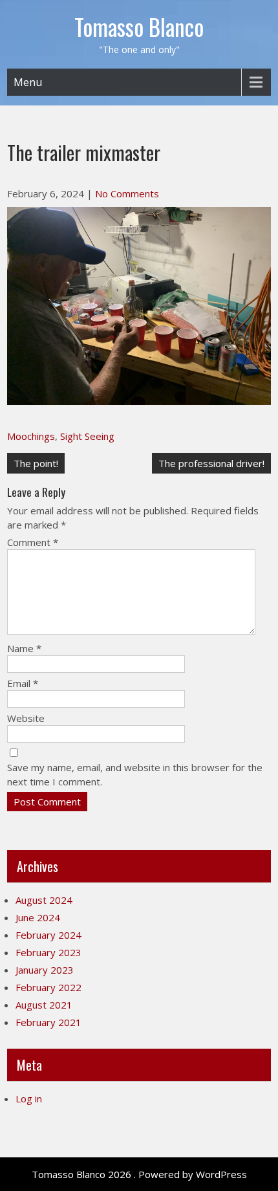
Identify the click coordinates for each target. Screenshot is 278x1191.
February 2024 (48, 934)
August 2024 (44, 899)
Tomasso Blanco (139, 26)
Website (26, 718)
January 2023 (45, 969)
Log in (29, 1098)
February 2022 (48, 987)
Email (22, 683)
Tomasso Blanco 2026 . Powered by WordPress (139, 1174)
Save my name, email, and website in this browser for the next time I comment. (134, 774)
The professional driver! (211, 463)
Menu (28, 82)
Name (24, 648)
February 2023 (48, 952)
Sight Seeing (87, 436)
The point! (36, 463)
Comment (32, 542)
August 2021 (44, 1004)
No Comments (127, 193)
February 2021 (48, 1022)
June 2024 (38, 917)
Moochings (31, 436)
